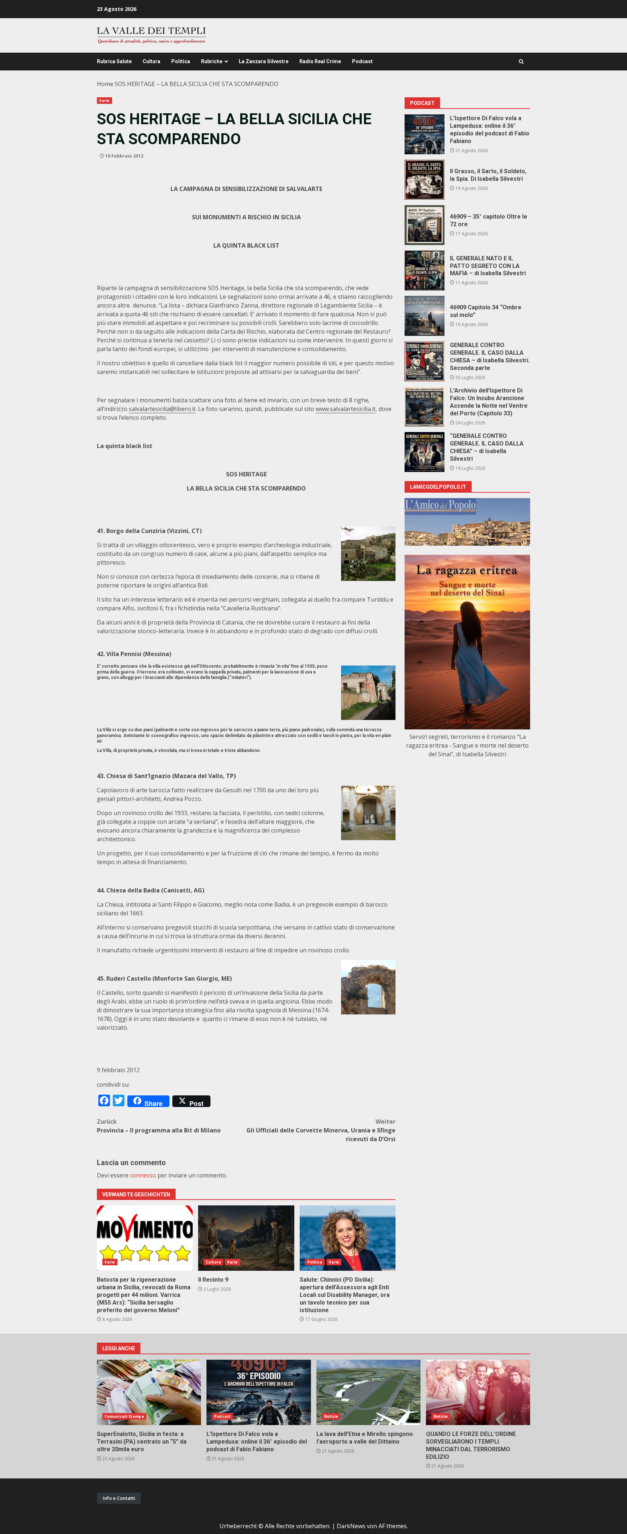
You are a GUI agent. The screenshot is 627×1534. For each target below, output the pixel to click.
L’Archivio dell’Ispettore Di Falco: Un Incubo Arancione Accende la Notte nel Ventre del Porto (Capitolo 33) (424, 407)
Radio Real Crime (320, 61)
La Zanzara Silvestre (263, 61)
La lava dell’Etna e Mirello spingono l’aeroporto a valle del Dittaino (368, 1392)
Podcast (362, 61)
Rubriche (211, 61)
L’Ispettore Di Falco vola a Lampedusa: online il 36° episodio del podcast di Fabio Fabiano (424, 134)
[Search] (521, 61)
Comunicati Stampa (124, 1416)
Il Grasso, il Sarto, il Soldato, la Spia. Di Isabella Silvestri (424, 180)
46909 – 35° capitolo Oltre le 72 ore (424, 225)
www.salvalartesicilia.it (346, 409)
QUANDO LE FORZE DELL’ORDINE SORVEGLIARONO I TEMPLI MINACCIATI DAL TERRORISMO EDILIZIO (478, 1392)
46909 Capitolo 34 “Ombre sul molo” (424, 316)
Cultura (151, 61)
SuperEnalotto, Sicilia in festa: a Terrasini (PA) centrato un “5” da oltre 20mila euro (149, 1392)
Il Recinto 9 (246, 1238)
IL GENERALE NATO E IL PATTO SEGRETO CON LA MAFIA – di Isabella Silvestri (424, 270)
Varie (104, 100)
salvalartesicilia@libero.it (162, 409)
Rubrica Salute (114, 61)
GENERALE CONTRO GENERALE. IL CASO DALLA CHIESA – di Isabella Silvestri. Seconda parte (424, 361)
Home (105, 84)
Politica (180, 61)
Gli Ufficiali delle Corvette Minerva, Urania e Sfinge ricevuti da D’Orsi (321, 1130)
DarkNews (351, 1526)
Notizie (331, 1416)
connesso (143, 1175)
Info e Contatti (119, 1498)
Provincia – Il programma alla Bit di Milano (159, 1126)
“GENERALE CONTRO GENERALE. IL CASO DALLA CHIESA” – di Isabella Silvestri (424, 452)
